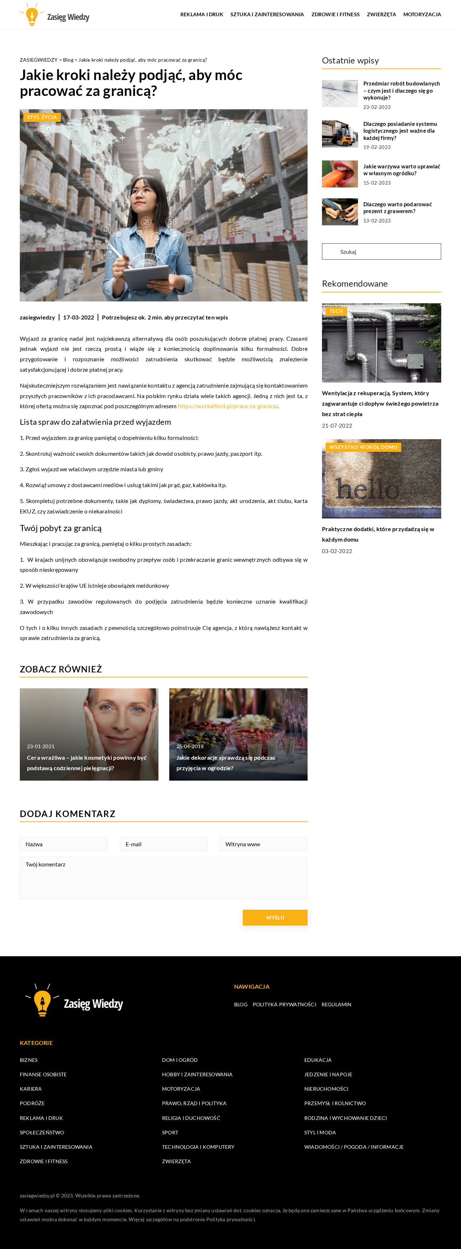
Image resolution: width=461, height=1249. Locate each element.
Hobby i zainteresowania (197, 1074)
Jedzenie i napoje (328, 1074)
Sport (170, 1132)
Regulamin (337, 1004)
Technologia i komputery (198, 1147)
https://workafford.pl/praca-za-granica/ (228, 405)
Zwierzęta (381, 14)
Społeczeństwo (42, 1132)
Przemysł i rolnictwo (335, 1103)
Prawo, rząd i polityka (194, 1103)
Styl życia (42, 117)
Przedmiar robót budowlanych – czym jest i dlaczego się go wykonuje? (401, 90)
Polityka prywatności (284, 1004)
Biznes (28, 1060)
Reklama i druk (201, 14)
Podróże (32, 1103)
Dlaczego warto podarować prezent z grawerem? (397, 208)
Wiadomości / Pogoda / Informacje (354, 1147)
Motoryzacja (422, 14)
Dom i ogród (180, 1060)
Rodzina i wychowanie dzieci (345, 1118)
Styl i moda (320, 1132)
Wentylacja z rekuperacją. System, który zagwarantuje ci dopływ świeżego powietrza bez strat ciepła (380, 404)
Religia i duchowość (191, 1118)
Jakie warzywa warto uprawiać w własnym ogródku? (401, 170)
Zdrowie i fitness (336, 14)
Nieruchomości (326, 1089)
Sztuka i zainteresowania (267, 14)
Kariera (31, 1089)
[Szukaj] (330, 252)
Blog (240, 1004)
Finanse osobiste (43, 1074)
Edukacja (318, 1060)
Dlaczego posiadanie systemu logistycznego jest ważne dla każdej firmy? (400, 130)
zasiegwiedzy (37, 317)
